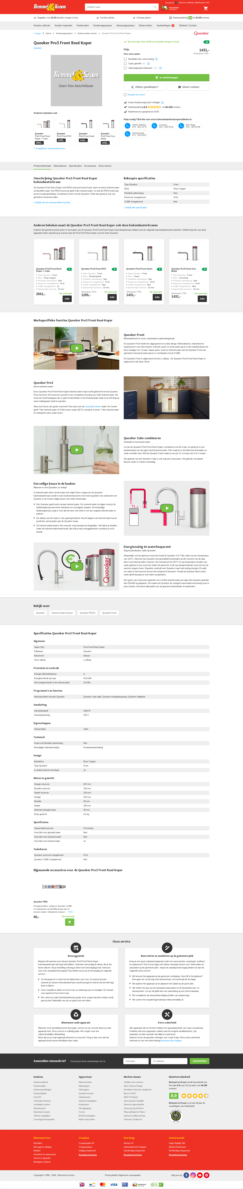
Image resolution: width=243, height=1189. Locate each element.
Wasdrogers (84, 1086)
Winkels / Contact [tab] (188, 25)
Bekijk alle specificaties (136, 207)
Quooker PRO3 (87, 613)
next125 (37, 1097)
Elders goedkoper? (146, 87)
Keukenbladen (40, 1093)
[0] (205, 8)
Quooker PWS (41, 902)
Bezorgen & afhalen (43, 1147)
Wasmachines (85, 1082)
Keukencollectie (41, 1082)
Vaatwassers (85, 1097)
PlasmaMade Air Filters (134, 1112)
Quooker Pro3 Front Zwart (139, 269)
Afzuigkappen (85, 1108)
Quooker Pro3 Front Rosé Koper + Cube (48, 270)
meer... (71, 912)
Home (48, 33)
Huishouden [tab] (83, 25)
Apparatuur (85, 1076)
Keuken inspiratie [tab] (63, 25)
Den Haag (129, 1137)
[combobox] (122, 7)
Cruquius (84, 1137)
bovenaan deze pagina (171, 1040)
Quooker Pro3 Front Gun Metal (183, 270)
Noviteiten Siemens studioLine (137, 1089)
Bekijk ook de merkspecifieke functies (53, 202)
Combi (88, 406)
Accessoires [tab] (90, 166)
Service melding (186, 2)
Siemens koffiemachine (134, 1116)
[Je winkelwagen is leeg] (205, 8)
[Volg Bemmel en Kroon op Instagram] (193, 1175)
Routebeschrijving (88, 1155)
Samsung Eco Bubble (134, 1101)
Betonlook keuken (42, 1112)
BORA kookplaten (87, 1116)
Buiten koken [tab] (145, 25)
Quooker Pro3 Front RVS (93, 269)
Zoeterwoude (176, 1137)
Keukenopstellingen (42, 1089)
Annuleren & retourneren (45, 1154)
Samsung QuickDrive (134, 1108)
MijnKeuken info (202, 2)
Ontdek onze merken (133, 1082)
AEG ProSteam (131, 1097)
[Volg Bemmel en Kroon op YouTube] (200, 1175)
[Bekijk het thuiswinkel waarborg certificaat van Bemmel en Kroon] (170, 8)
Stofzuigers (84, 1089)
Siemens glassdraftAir (134, 1104)
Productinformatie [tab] (42, 166)
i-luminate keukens (42, 1101)
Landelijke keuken (42, 1104)
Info (67, 298)
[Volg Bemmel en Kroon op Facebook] (186, 1175)
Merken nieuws (132, 1076)
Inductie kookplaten (87, 1101)
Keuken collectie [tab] (42, 25)
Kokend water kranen (87, 33)
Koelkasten (84, 1104)
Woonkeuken (40, 1108)
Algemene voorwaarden (130, 1175)
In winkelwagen (169, 77)
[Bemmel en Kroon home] (50, 7)
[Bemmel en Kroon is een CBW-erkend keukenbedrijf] (157, 1185)
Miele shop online (87, 1119)
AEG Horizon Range (133, 1086)
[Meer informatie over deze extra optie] (156, 59)
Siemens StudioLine (133, 1119)
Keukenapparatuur (64, 33)
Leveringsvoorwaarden (44, 1119)
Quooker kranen (86, 1093)
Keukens (38, 1076)
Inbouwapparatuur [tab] (125, 25)
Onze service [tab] (105, 166)
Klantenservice (42, 1137)
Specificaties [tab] (75, 166)
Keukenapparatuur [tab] (102, 25)
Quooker (38, 48)
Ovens (82, 1112)
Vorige (38, 33)
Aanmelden (199, 1061)
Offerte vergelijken (42, 1116)
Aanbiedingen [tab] (164, 25)
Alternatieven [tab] (60, 166)
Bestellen (38, 1143)
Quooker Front (109, 613)
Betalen (37, 1150)
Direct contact (190, 87)
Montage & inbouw (42, 1162)
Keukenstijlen (40, 1086)
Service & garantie (42, 1158)
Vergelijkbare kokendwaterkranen (50, 148)
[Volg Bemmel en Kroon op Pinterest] (206, 1175)
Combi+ (97, 406)
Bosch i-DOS (130, 1093)
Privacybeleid (111, 1175)
